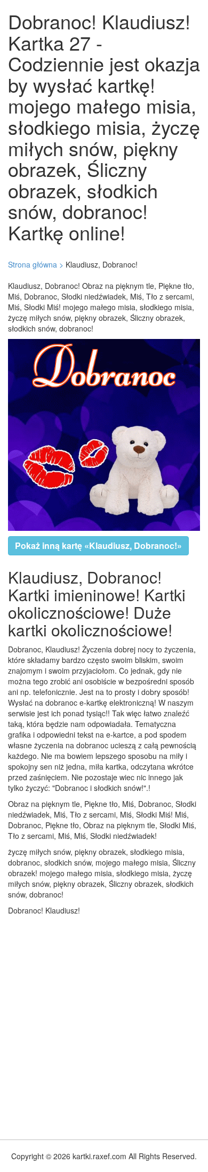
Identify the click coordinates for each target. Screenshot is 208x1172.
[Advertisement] (104, 1025)
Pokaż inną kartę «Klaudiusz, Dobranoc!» (98, 545)
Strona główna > (35, 264)
